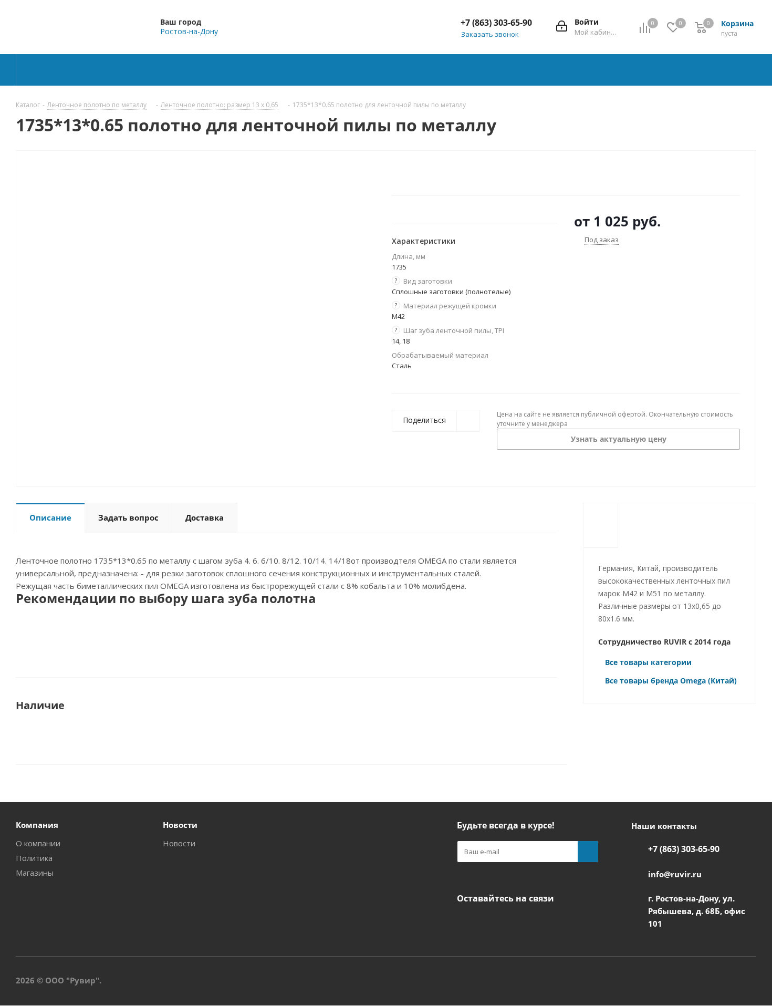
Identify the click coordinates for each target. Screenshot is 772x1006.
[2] (407, 174)
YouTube (493, 923)
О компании (38, 843)
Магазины (35, 872)
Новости (179, 843)
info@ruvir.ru (675, 874)
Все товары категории (648, 662)
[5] (437, 174)
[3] (417, 174)
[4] (427, 174)
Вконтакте (467, 923)
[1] (397, 174)
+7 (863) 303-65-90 (496, 22)
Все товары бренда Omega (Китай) (671, 681)
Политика (34, 858)
